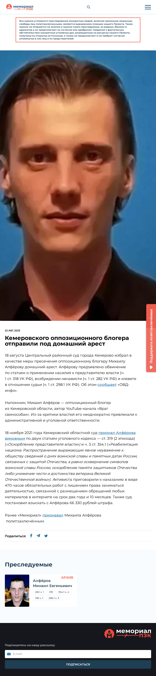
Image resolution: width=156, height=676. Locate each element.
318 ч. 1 (39, 598)
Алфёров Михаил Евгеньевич (52, 583)
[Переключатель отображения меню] (148, 7)
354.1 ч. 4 (63, 592)
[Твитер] (46, 536)
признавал (52, 515)
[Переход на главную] (19, 7)
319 (51, 592)
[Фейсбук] (31, 536)
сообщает (107, 384)
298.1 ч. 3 (54, 598)
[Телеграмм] (38, 536)
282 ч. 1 (39, 592)
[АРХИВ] (17, 591)
